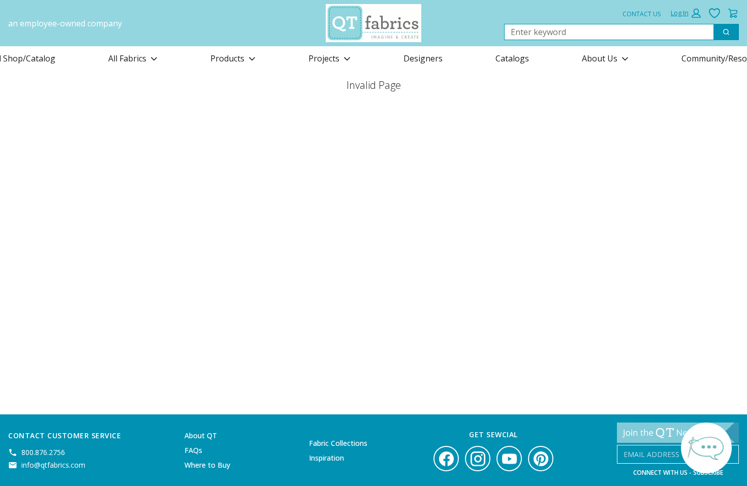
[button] (685, 13)
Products (227, 58)
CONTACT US (641, 14)
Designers (423, 58)
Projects (323, 58)
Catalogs (512, 58)
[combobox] (605, 32)
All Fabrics (127, 58)
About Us (599, 58)
